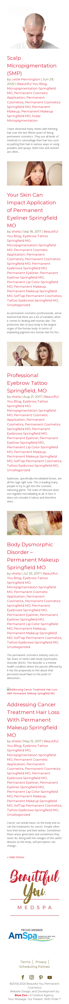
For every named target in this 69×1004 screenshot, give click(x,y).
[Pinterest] (41, 977)
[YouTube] (49, 977)
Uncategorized (18, 305)
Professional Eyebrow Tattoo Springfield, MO (27, 383)
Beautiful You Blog (32, 84)
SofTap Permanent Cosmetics (37, 296)
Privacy (41, 962)
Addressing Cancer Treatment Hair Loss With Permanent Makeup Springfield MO (33, 719)
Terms (25, 962)
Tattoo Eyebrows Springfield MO (32, 300)
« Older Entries (15, 857)
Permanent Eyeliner (22, 273)
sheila (16, 231)
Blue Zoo (21, 995)
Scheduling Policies (34, 966)
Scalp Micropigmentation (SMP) (32, 65)
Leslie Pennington (26, 79)
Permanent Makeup (30, 286)
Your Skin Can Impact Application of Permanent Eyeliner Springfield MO (32, 210)
